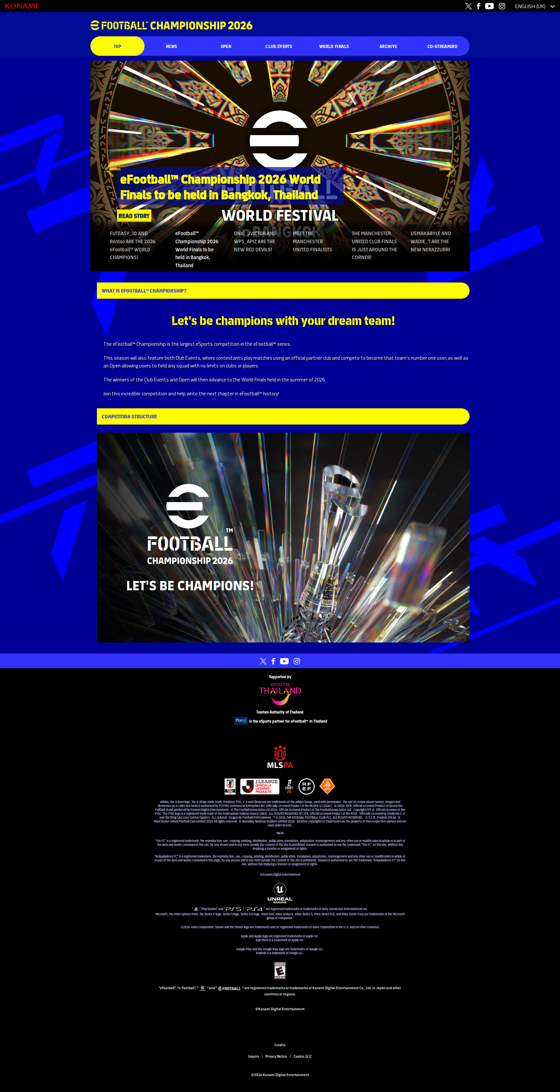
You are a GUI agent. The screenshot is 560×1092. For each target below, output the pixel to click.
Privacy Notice (276, 1056)
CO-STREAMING (442, 46)
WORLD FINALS (334, 46)
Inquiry (253, 1056)
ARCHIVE (388, 46)
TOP (117, 46)
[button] (109, 166)
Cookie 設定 (303, 1056)
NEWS (171, 46)
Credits (280, 1044)
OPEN (226, 46)
